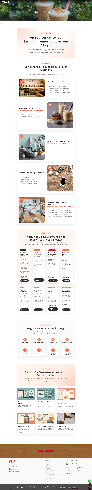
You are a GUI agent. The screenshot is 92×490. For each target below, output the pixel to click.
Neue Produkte (49, 462)
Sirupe (47, 464)
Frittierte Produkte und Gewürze (52, 474)
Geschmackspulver (50, 468)
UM (21, 2)
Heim (1, 23)
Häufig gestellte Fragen (77, 2)
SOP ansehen (66, 280)
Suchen (87, 3)
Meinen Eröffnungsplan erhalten (46, 450)
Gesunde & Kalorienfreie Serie (52, 481)
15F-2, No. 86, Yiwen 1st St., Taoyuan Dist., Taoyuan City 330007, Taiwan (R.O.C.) (23, 465)
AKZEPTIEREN (62, 487)
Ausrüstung (48, 480)
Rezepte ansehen (24, 309)
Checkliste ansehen (37, 279)
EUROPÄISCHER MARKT (28, 2)
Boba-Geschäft (15, 2)
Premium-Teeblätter (50, 470)
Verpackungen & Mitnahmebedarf (53, 478)
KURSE (36, 2)
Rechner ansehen (53, 280)
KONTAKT (69, 2)
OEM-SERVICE (43, 2)
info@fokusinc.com (17, 471)
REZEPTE (63, 2)
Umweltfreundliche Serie (51, 476)
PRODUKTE (50, 2)
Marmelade (48, 466)
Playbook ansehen (51, 309)
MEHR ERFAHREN (72, 487)
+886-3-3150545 (15, 468)
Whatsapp (89, 481)
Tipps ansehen (66, 309)
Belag (47, 472)
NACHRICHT (56, 2)
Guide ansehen (24, 280)
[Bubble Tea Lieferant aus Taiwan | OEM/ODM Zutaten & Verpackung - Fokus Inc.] (5, 3)
